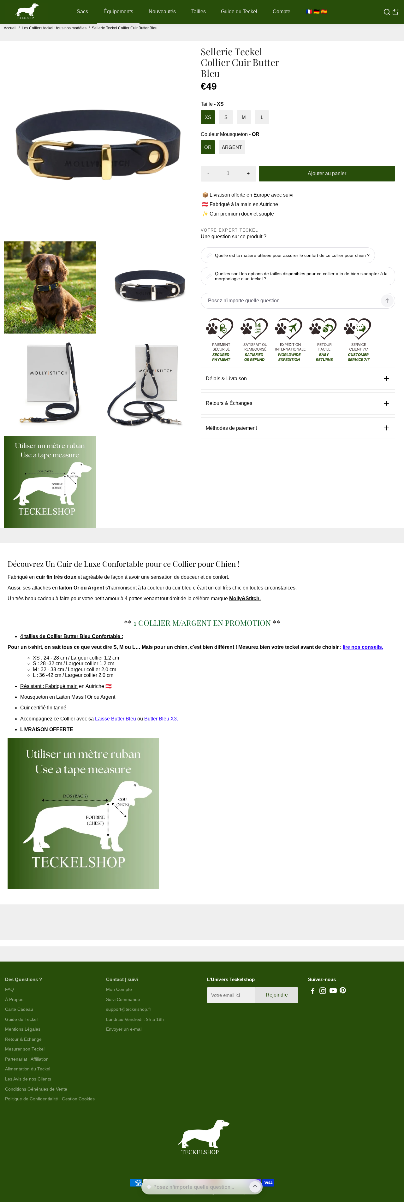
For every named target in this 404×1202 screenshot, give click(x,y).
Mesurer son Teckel (25, 1049)
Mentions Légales (22, 1029)
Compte (281, 11)
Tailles (198, 11)
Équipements (118, 11)
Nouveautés (162, 11)
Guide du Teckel (239, 11)
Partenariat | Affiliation (27, 1059)
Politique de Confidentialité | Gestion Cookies (50, 1099)
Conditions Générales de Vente (36, 1089)
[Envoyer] (255, 1187)
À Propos (14, 999)
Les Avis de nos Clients (28, 1079)
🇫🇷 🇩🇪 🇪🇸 (316, 11)
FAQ (9, 989)
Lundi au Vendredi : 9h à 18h (135, 1019)
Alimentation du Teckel (27, 1069)
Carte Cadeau (19, 1009)
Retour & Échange (23, 1039)
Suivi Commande (123, 999)
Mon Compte (119, 989)
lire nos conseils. (363, 647)
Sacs (82, 11)
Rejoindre (277, 995)
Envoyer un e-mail (124, 1029)
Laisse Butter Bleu (115, 718)
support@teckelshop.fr (128, 1009)
